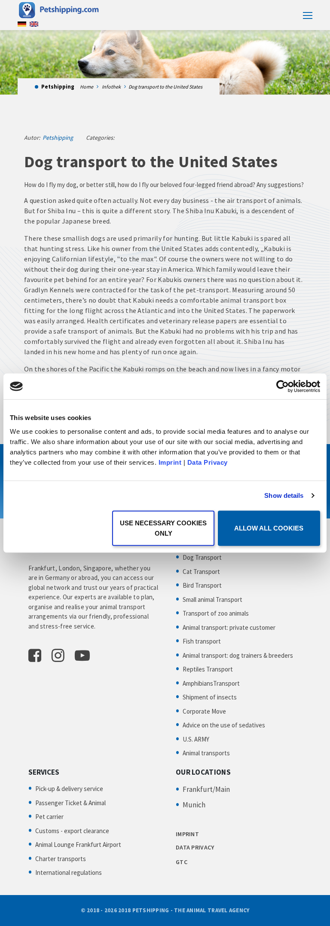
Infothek (111, 86)
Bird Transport (202, 585)
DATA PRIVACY (195, 847)
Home (86, 86)
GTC (181, 862)
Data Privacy (207, 462)
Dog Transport (202, 557)
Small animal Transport (212, 599)
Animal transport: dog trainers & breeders (238, 655)
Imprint (170, 462)
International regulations (68, 872)
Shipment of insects (210, 697)
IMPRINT (187, 834)
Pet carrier (49, 817)
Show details (283, 495)
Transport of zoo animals (216, 613)
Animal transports (206, 753)
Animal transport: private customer (229, 627)
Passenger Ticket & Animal (70, 803)
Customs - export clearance (72, 831)
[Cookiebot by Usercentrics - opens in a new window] (282, 386)
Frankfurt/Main (206, 789)
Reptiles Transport (208, 669)
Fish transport (202, 641)
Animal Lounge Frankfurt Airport (78, 844)
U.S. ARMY (196, 739)
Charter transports (60, 859)
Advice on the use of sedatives (224, 725)
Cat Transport (201, 571)
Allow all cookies (268, 527)
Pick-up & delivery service (69, 789)
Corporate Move (204, 711)
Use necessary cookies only (163, 528)
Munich (194, 804)
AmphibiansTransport (211, 683)
